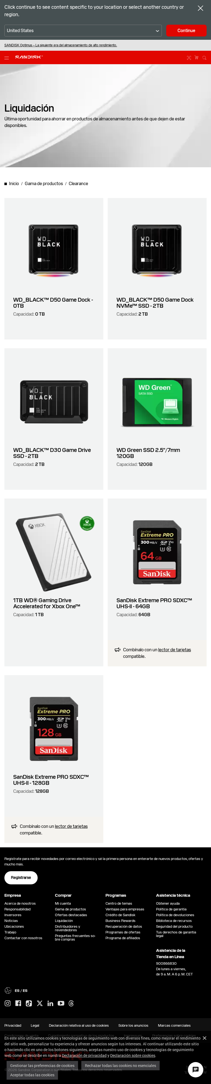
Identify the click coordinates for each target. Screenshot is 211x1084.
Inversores (12, 915)
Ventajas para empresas (125, 909)
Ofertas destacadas (71, 915)
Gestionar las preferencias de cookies (42, 1065)
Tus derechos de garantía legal (176, 934)
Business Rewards (120, 920)
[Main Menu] (7, 57)
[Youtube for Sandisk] (61, 1003)
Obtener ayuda (168, 903)
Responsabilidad (17, 909)
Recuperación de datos (124, 926)
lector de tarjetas (174, 650)
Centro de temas (119, 903)
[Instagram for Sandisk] (7, 1003)
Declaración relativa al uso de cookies (79, 1025)
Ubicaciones (14, 926)
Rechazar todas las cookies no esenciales (120, 1065)
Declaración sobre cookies (132, 1055)
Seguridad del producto (174, 926)
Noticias (11, 920)
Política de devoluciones (175, 915)
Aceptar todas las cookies (32, 1074)
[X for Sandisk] (40, 1003)
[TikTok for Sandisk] (29, 1003)
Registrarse (21, 877)
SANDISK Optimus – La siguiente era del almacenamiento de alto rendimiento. (60, 45)
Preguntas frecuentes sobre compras (75, 937)
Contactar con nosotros (23, 938)
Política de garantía (171, 909)
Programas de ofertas (123, 932)
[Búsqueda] (204, 57)
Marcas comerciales (174, 1025)
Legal (35, 1025)
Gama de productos (70, 909)
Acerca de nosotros (20, 903)
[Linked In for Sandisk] (50, 1004)
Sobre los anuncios (133, 1025)
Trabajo (10, 932)
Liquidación (64, 920)
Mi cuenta (63, 903)
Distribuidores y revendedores (67, 928)
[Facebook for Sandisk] (18, 1003)
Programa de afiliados (123, 938)
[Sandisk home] (29, 57)
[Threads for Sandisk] (71, 1003)
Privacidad (12, 1025)
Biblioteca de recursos (174, 920)
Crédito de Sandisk (120, 915)
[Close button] (201, 8)
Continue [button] (186, 30)
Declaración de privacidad (84, 1055)
